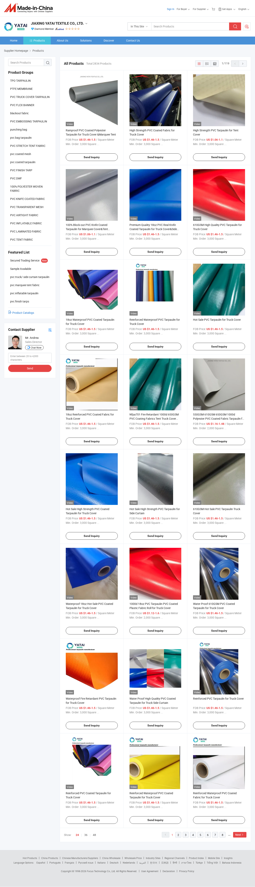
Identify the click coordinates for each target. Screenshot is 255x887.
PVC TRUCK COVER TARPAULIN (30, 97)
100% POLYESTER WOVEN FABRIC (26, 189)
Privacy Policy (186, 871)
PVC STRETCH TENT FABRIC (27, 146)
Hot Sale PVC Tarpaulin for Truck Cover (217, 319)
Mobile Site (214, 858)
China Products (49, 858)
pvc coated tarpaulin (22, 162)
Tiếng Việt (212, 862)
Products (39, 40)
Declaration (169, 871)
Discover (109, 40)
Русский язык (85, 862)
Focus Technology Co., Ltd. (101, 871)
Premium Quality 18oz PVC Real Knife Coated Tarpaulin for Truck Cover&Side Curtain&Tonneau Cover (153, 229)
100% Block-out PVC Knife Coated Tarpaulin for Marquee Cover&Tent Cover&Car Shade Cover (87, 229)
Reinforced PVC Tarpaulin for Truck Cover (218, 698)
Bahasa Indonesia (231, 862)
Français (69, 862)
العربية (142, 862)
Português (55, 862)
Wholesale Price (133, 858)
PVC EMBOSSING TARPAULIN (28, 121)
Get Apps (227, 9)
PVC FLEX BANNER (22, 105)
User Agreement (149, 871)
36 (85, 835)
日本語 (165, 862)
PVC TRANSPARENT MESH (26, 207)
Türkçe (199, 862)
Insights (228, 858)
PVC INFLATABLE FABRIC (26, 223)
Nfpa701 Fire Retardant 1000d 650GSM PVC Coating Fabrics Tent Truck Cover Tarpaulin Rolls (154, 419)
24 (77, 835)
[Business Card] (50, 329)
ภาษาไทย (186, 862)
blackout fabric (19, 113)
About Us (62, 40)
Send (30, 368)
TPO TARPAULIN (20, 80)
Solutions (86, 40)
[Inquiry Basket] (214, 9)
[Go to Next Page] (243, 64)
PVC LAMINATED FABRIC (25, 231)
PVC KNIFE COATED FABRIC (27, 199)
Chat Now (36, 347)
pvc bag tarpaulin (21, 137)
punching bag (18, 129)
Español (40, 862)
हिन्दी (175, 862)
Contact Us (133, 40)
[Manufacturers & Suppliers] (29, 8)
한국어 (153, 862)
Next (238, 835)
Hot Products (30, 858)
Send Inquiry (92, 157)
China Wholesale (111, 858)
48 (94, 835)
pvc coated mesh (20, 154)
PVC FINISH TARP (21, 170)
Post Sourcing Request (247, 26)
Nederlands (129, 862)
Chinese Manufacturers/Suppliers (80, 858)
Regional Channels (175, 858)
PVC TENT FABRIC (21, 239)
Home (13, 40)
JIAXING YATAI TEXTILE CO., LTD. (57, 23)
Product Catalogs (23, 313)
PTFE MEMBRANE (21, 89)
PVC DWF (16, 178)
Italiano (101, 862)
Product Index (196, 858)
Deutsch (114, 862)
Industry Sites (153, 858)
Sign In (170, 9)
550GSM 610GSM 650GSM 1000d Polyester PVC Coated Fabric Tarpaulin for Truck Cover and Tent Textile (219, 419)
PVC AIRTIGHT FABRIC (24, 215)
